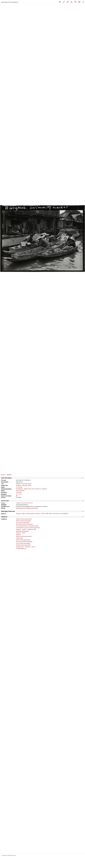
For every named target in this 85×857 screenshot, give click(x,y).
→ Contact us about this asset (8, 855)
